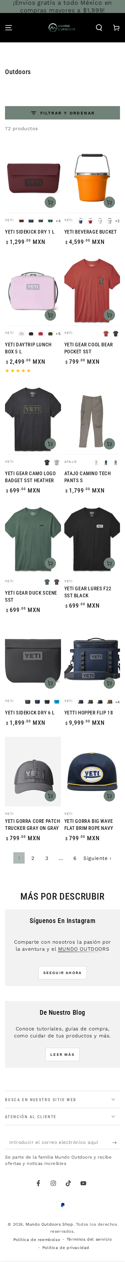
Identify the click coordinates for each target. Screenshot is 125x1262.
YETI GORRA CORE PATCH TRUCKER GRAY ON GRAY (32, 824)
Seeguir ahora (62, 973)
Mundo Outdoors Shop (49, 1224)
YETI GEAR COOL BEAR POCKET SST (88, 348)
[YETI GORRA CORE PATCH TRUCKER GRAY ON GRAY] (33, 772)
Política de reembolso (36, 1239)
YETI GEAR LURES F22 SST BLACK (88, 592)
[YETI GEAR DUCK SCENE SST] (33, 539)
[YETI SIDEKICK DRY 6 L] (33, 659)
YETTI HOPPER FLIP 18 (88, 713)
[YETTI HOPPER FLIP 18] (92, 659)
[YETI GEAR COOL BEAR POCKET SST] (92, 290)
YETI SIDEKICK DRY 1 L (30, 232)
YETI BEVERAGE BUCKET (90, 232)
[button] (99, 27)
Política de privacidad (65, 1247)
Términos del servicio (89, 1239)
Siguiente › (97, 858)
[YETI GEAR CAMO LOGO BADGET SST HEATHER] (33, 419)
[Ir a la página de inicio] (62, 28)
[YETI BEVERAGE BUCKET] (92, 178)
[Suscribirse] (116, 1142)
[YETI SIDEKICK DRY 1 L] (33, 178)
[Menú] (8, 27)
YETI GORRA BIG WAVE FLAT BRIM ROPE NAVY (88, 824)
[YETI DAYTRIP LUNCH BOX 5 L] (33, 290)
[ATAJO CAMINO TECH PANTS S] (92, 419)
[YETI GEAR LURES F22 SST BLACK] (92, 539)
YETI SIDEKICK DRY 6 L (30, 713)
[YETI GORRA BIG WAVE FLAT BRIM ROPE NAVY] (92, 772)
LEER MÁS (62, 1054)
